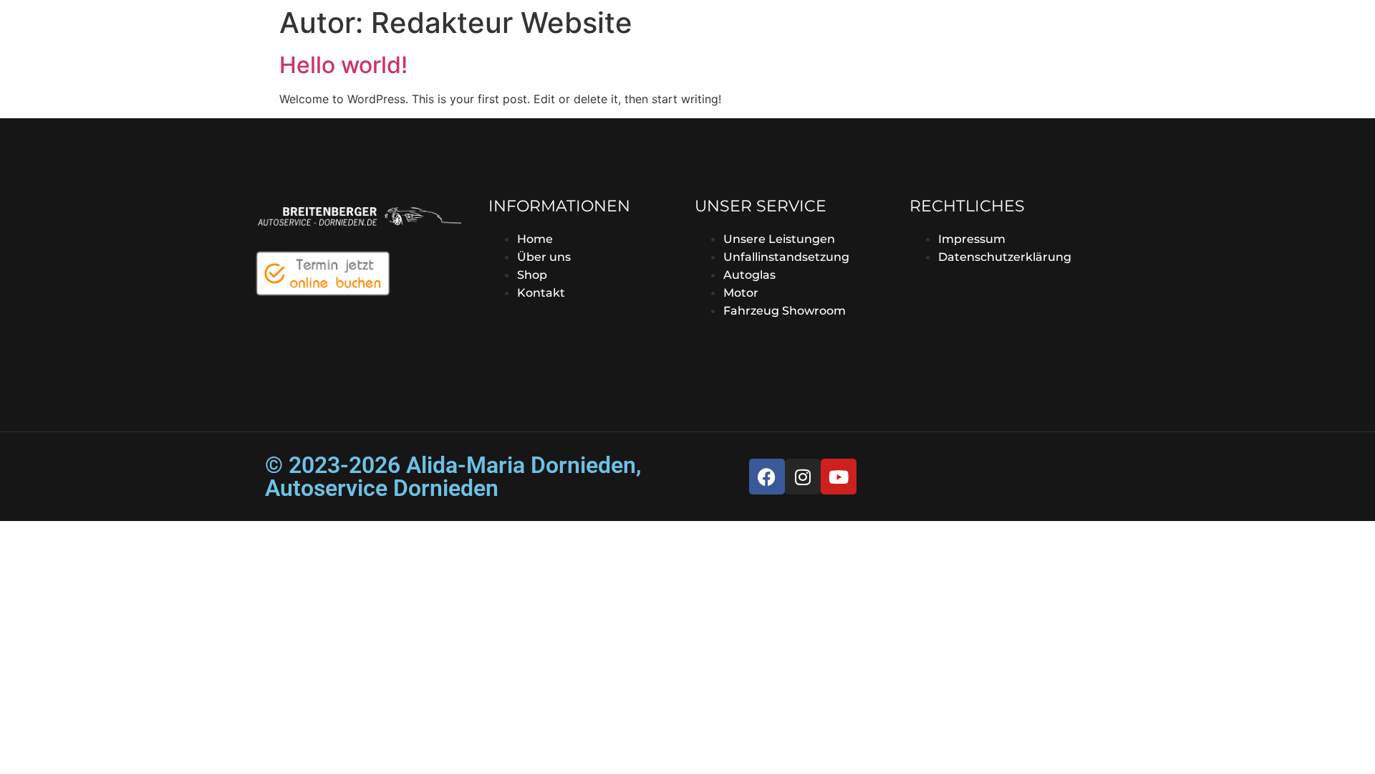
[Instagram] (803, 476)
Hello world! (343, 65)
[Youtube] (839, 476)
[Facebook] (767, 476)
